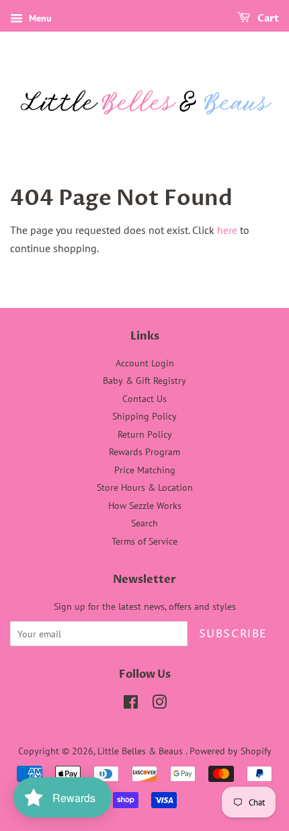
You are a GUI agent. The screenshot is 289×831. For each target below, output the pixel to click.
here (227, 230)
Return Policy (145, 434)
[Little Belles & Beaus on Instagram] (159, 705)
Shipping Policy (144, 416)
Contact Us (144, 399)
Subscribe (233, 634)
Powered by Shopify (231, 751)
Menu (39, 18)
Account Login (145, 363)
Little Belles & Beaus (141, 751)
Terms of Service (144, 541)
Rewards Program (144, 452)
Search (144, 523)
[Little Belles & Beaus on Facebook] (130, 705)
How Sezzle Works (144, 506)
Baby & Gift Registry (144, 380)
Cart (267, 18)
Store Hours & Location (145, 487)
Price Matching (144, 470)
